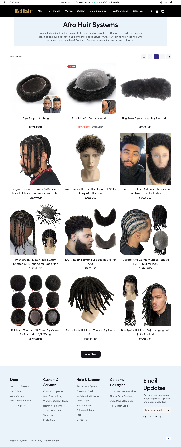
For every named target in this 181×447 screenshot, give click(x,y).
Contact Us (83, 420)
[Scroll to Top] (175, 431)
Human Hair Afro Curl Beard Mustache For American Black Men (145, 191)
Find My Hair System (87, 386)
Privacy (38, 441)
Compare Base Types (88, 396)
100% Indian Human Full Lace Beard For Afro (90, 262)
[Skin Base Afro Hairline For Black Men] (145, 88)
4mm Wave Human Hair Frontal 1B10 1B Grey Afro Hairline (90, 191)
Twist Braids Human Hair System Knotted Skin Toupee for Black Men (35, 262)
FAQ (79, 415)
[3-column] (156, 56)
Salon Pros (137, 11)
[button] (151, 11)
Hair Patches (53, 11)
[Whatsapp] (176, 2)
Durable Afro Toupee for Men (90, 118)
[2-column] (150, 56)
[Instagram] (166, 2)
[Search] (151, 11)
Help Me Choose (119, 11)
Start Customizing (52, 396)
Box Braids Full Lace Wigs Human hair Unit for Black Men (145, 332)
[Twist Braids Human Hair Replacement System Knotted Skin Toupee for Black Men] (35, 229)
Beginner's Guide (85, 391)
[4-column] (162, 56)
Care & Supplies (98, 11)
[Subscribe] (168, 410)
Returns (55, 441)
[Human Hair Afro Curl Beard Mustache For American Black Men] (145, 159)
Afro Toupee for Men (36, 118)
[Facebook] (161, 2)
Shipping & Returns (86, 410)
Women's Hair (17, 396)
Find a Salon (49, 420)
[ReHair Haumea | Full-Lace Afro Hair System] (35, 88)
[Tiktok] (171, 2)
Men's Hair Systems (19, 386)
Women (68, 11)
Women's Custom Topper (56, 401)
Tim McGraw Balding (121, 396)
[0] (163, 11)
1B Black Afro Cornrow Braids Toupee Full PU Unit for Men (145, 262)
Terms (47, 441)
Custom (81, 11)
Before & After (84, 406)
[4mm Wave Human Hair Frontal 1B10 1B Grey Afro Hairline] (90, 159)
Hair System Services (54, 406)
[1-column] (143, 56)
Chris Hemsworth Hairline (123, 391)
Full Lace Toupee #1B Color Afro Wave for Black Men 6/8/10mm (35, 332)
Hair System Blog (119, 406)
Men (40, 11)
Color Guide (83, 401)
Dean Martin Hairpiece (121, 401)
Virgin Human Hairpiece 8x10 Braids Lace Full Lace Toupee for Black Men (35, 191)
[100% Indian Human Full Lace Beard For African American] (90, 229)
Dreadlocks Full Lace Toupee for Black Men (90, 332)
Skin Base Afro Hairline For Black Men (145, 118)
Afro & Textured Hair (20, 401)
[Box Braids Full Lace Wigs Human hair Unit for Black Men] (145, 300)
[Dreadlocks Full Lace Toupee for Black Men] (90, 300)
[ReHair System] (23, 11)
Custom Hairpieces (53, 391)
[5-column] (168, 56)
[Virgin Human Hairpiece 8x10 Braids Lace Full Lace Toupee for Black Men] (35, 159)
